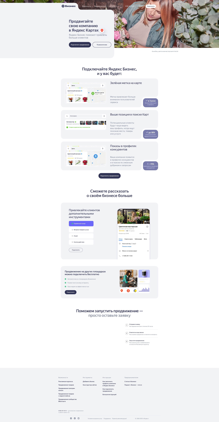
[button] (87, 6)
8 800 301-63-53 (62, 410)
